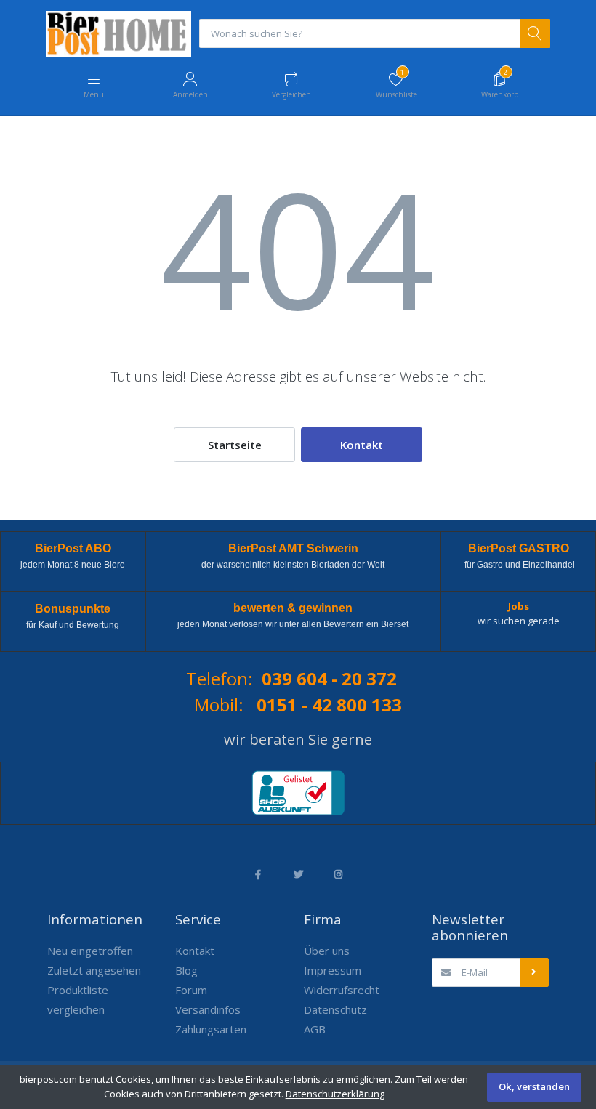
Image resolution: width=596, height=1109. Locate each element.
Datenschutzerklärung (335, 1093)
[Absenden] (534, 972)
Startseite (235, 444)
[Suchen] (534, 33)
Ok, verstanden (534, 1086)
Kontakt (361, 444)
